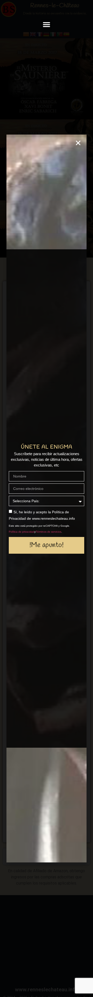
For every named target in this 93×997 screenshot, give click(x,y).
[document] (46, 498)
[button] (46, 24)
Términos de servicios (48, 531)
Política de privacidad (21, 531)
